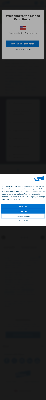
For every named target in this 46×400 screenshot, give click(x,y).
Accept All (23, 206)
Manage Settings (23, 216)
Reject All (23, 211)
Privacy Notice (23, 220)
